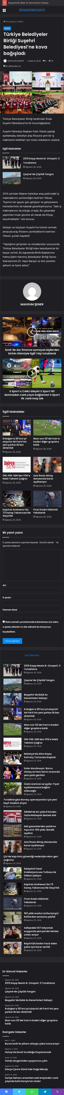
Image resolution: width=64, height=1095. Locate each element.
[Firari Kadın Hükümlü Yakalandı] (47, 498)
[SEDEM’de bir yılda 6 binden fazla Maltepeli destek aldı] (12, 816)
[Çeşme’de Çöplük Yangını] (12, 178)
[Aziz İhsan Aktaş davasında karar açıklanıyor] (47, 464)
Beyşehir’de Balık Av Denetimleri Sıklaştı (28, 2)
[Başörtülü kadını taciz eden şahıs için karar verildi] (12, 948)
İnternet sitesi (10, 609)
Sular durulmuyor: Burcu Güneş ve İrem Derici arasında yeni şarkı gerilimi (42, 772)
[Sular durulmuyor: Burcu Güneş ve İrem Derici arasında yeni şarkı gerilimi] (12, 773)
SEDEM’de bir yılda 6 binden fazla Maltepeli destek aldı (40, 813)
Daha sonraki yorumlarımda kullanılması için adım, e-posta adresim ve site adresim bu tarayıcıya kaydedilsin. (31, 627)
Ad (5, 585)
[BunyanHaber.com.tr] (32, 10)
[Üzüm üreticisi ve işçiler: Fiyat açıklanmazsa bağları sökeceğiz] (12, 788)
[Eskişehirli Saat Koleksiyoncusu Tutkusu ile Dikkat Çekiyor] (12, 873)
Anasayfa (10, 21)
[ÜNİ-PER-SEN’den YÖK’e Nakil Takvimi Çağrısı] (17, 464)
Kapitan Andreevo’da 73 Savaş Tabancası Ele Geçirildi (17, 512)
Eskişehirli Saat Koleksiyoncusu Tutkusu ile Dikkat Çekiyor (40, 872)
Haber (20, 21)
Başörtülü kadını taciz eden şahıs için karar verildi (40, 945)
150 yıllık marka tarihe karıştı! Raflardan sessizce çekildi (41, 915)
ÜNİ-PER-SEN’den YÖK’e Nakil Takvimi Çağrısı (16, 477)
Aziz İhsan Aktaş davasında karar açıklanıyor (43, 478)
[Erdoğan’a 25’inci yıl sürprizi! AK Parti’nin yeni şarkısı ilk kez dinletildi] (17, 427)
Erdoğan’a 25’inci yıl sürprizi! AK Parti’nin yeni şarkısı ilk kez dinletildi (15, 443)
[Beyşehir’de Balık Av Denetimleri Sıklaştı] (12, 699)
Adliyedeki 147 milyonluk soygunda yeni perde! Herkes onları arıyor (41, 931)
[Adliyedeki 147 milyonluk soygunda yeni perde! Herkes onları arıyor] (12, 932)
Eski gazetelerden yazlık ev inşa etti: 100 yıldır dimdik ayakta (40, 830)
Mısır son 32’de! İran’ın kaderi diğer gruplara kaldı (46, 441)
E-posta (7, 597)
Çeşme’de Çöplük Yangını (38, 174)
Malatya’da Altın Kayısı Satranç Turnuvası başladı (40, 755)
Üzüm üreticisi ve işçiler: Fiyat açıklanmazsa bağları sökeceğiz (41, 787)
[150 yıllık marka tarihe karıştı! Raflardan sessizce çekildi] (12, 918)
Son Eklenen (32, 655)
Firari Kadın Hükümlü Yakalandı (45, 511)
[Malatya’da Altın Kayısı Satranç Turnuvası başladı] (12, 758)
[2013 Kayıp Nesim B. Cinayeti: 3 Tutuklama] (12, 162)
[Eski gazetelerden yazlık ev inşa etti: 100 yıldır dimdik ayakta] (12, 831)
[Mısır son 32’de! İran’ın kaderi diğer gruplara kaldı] (47, 427)
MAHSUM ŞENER (16, 61)
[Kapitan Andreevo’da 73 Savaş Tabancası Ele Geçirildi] (17, 498)
